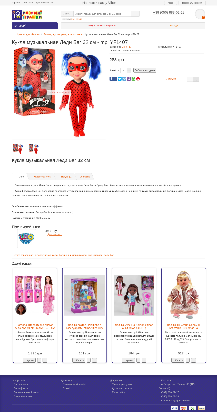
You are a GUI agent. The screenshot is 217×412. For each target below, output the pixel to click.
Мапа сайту (118, 392)
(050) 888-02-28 (170, 396)
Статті (66, 388)
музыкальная (95, 255)
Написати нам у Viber (99, 3)
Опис (21, 176)
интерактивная (78, 255)
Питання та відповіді (74, 384)
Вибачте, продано (145, 70)
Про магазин (21, 384)
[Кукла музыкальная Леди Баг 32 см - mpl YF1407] (18, 149)
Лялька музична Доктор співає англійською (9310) (134, 326)
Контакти (28, 3)
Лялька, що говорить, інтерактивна (62, 34)
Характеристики (42, 176)
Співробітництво (23, 396)
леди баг (109, 255)
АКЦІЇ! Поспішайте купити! (102, 25)
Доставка (85, 176)
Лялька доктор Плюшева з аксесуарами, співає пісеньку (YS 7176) (84, 326)
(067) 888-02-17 (170, 392)
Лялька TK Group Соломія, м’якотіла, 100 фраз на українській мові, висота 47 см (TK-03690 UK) (184, 326)
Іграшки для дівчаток (28, 34)
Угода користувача (122, 384)
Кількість (114, 70)
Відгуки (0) (66, 176)
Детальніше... (54, 234)
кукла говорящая (23, 255)
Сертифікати (21, 388)
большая (64, 255)
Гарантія (16, 3)
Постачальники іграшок (27, 392)
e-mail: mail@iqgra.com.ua (175, 400)
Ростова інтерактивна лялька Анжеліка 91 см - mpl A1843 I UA (35, 326)
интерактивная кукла (46, 255)
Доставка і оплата (44, 3)
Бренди (174, 25)
